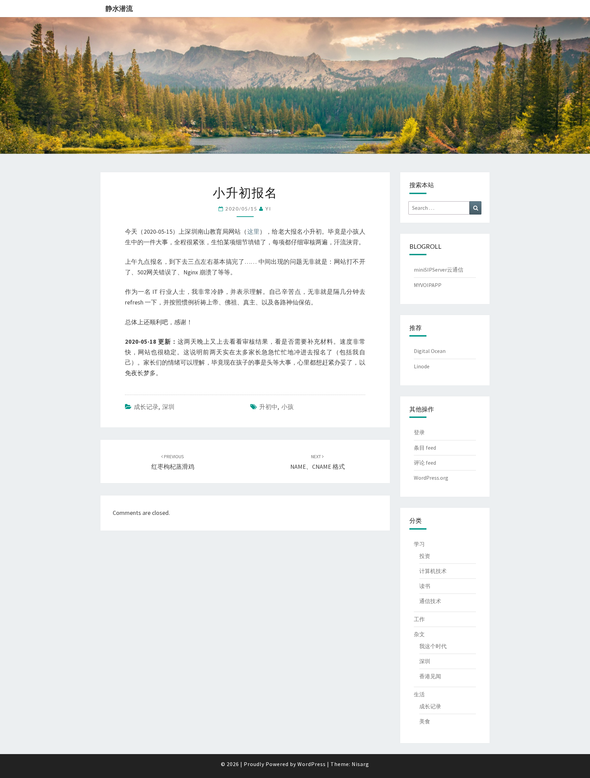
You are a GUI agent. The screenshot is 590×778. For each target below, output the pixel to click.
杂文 (419, 634)
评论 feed (425, 462)
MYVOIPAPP (427, 285)
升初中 (268, 407)
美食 (424, 721)
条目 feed (425, 447)
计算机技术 (433, 571)
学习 (419, 544)
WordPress (311, 764)
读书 (424, 586)
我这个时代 (433, 646)
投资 (424, 555)
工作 (419, 619)
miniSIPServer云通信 (438, 269)
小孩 (287, 407)
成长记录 (146, 407)
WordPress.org (431, 477)
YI (268, 208)
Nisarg (360, 764)
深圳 (168, 407)
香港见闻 (430, 676)
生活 (419, 694)
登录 (419, 432)
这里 (253, 231)
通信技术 (430, 601)
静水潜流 (119, 8)
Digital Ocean (430, 350)
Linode (422, 366)
